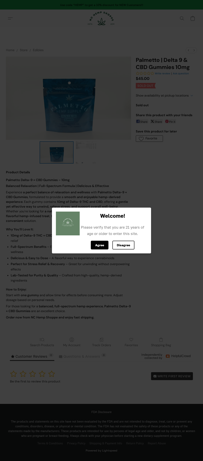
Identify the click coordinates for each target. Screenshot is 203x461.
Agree (99, 245)
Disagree (123, 245)
